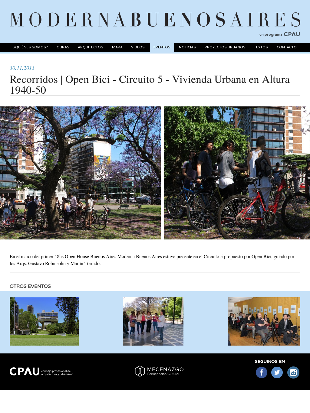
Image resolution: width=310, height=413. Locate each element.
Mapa (117, 47)
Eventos (161, 47)
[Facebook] (261, 373)
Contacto (287, 47)
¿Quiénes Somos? (30, 47)
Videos (138, 47)
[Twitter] (277, 373)
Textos (261, 47)
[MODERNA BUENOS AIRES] (155, 12)
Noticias (187, 47)
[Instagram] (293, 373)
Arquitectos (90, 47)
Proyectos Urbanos (225, 47)
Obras (63, 47)
